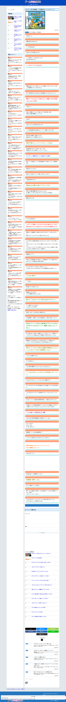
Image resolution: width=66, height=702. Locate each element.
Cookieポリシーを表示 (32, 698)
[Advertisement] (42, 76)
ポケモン (27, 32)
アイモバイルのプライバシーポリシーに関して (16, 689)
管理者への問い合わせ (12, 310)
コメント (27, 513)
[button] (21, 9)
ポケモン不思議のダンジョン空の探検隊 (35, 32)
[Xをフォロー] (42, 640)
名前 (26, 526)
